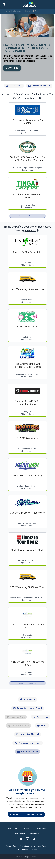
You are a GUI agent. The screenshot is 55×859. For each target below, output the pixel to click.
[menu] (4, 4)
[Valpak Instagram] (27, 839)
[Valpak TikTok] (34, 839)
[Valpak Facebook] (21, 839)
